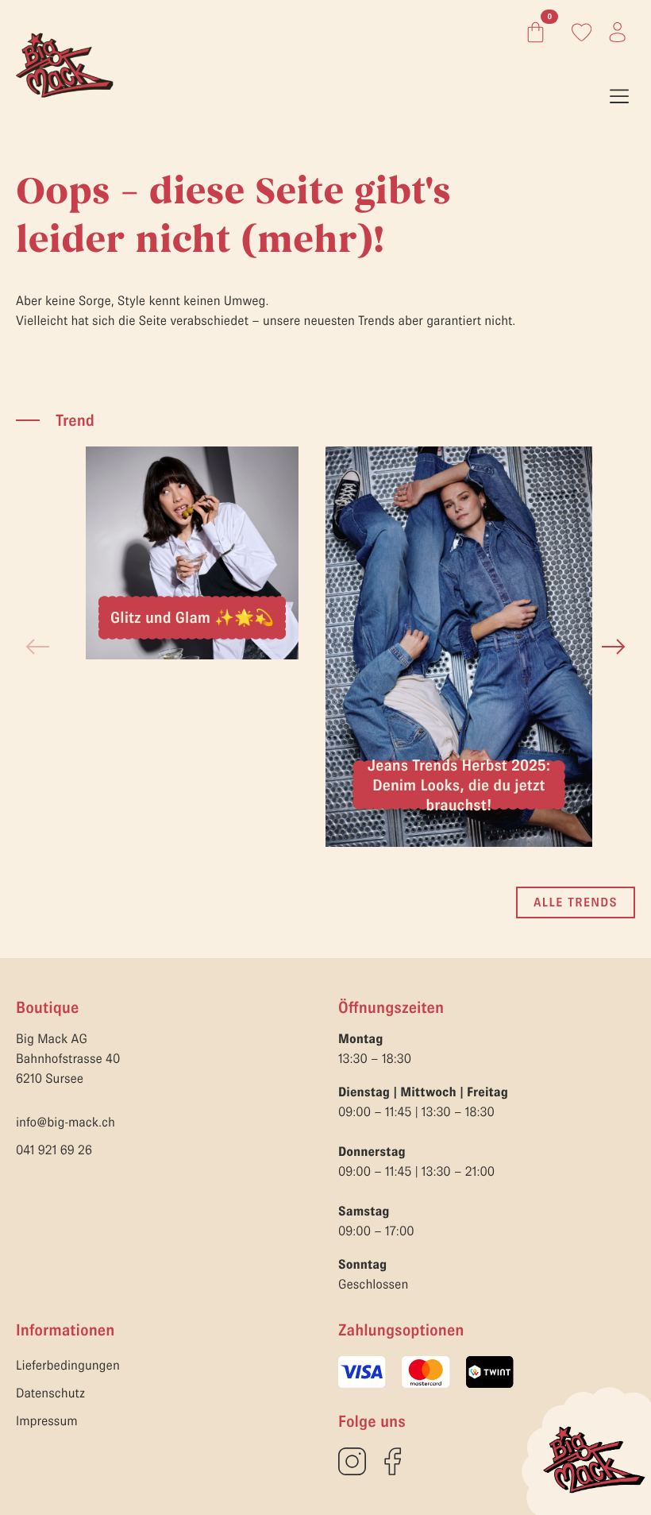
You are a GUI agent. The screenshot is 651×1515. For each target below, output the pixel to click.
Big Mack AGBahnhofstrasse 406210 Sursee (68, 1059)
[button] (614, 647)
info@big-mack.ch (65, 1122)
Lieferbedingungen (68, 1365)
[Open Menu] (619, 97)
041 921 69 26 (54, 1150)
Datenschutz (50, 1393)
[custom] (352, 1461)
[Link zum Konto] (581, 32)
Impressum (47, 1421)
